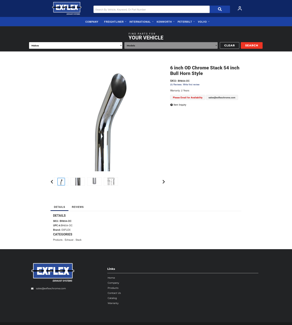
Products (58, 239)
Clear (229, 45)
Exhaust (69, 239)
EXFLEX (66, 229)
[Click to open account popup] (240, 8)
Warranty (113, 303)
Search (251, 45)
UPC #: (57, 225)
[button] (161, 9)
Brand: (57, 229)
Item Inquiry (180, 104)
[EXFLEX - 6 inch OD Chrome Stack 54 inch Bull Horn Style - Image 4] (158, 182)
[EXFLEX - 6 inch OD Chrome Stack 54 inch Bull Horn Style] (108, 114)
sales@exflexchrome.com (51, 288)
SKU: (173, 81)
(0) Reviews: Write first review (184, 84)
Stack (78, 239)
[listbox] (75, 45)
